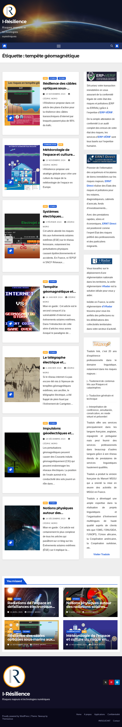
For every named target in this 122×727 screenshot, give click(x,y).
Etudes (53, 78)
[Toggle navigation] (58, 46)
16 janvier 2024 (54, 297)
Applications (99, 714)
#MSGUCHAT (104, 721)
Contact (116, 721)
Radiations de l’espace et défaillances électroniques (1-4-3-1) (30, 607)
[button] (112, 46)
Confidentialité (114, 714)
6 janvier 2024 (54, 368)
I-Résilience (14, 21)
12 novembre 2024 (56, 160)
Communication (50, 144)
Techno (62, 78)
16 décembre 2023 (56, 519)
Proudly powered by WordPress (16, 716)
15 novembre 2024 (56, 94)
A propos (88, 714)
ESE (45, 78)
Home (78, 714)
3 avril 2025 (75, 612)
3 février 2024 (54, 222)
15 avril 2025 (16, 612)
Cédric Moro (34, 612)
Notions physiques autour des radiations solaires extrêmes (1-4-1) (88, 607)
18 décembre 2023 (56, 439)
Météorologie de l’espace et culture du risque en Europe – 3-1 (88, 639)
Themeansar (7, 719)
